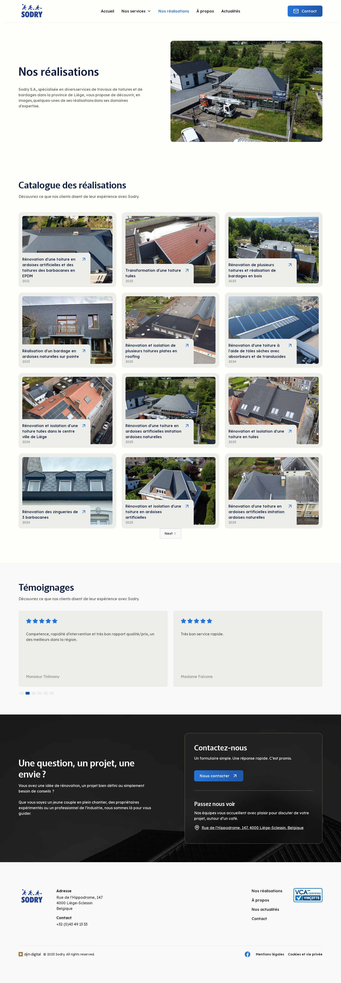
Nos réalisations (173, 11)
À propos (205, 11)
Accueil (107, 11)
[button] (136, 11)
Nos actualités (265, 909)
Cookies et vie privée (305, 954)
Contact (259, 918)
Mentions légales (270, 954)
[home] (44, 11)
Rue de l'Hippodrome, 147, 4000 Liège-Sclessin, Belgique (253, 827)
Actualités (230, 11)
